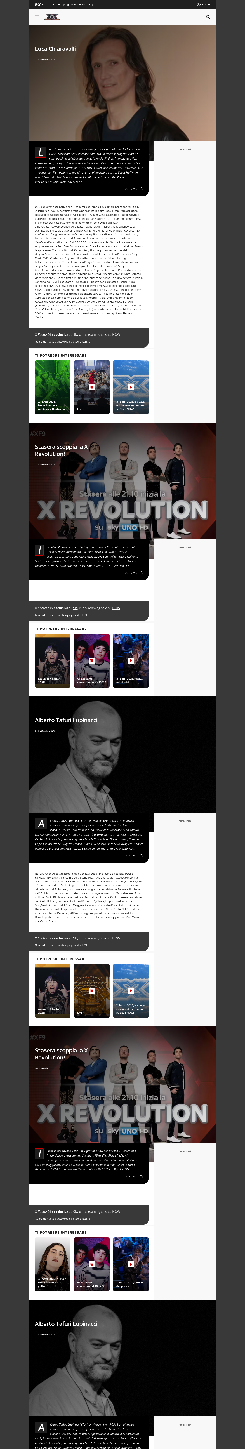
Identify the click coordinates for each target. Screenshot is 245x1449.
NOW (116, 334)
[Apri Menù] (39, 17)
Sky (75, 334)
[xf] (54, 16)
